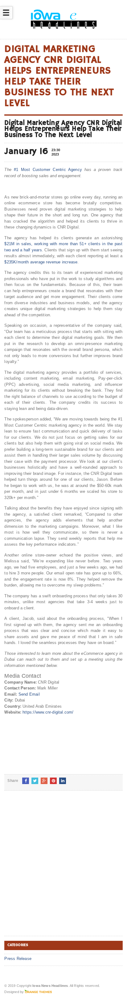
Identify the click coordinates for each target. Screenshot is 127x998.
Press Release (17, 958)
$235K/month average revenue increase (40, 262)
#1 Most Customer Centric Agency (48, 169)
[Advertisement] (63, 868)
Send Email (29, 694)
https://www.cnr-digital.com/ (48, 712)
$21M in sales (17, 243)
